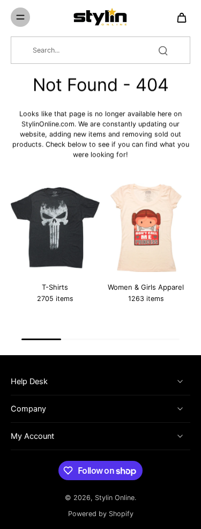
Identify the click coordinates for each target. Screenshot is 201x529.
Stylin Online (115, 498)
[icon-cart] (178, 17)
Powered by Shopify (100, 514)
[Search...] (162, 50)
